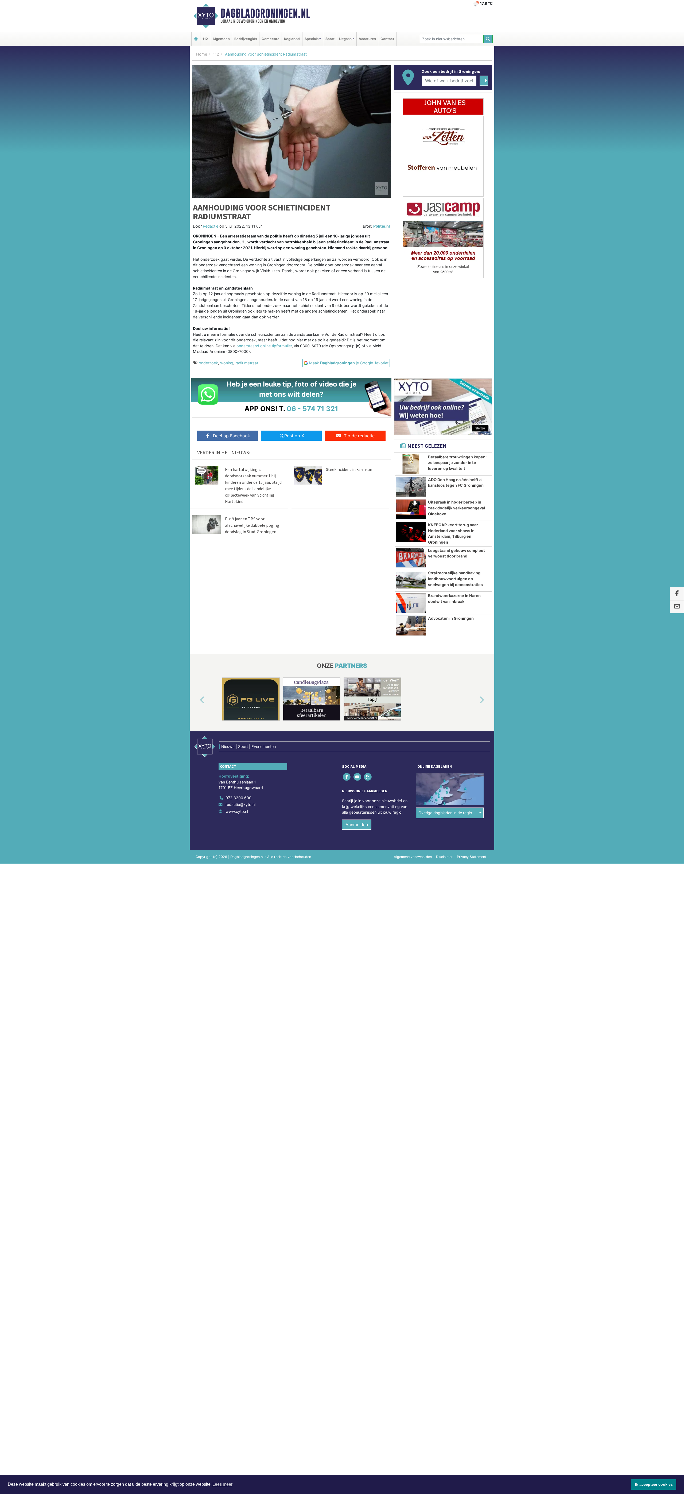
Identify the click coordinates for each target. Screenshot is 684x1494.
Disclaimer (444, 857)
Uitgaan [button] (345, 39)
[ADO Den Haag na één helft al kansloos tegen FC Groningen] (411, 487)
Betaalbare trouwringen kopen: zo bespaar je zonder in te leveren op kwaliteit (457, 463)
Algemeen (221, 39)
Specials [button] (311, 39)
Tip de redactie (359, 435)
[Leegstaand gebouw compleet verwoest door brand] (411, 558)
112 (205, 39)
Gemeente (270, 39)
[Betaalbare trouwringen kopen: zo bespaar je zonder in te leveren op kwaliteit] (411, 464)
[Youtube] (357, 776)
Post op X (294, 435)
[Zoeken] (488, 39)
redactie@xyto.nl (240, 804)
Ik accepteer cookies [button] (654, 1484)
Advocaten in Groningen (451, 618)
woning (226, 363)
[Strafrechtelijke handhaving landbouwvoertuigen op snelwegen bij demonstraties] (411, 580)
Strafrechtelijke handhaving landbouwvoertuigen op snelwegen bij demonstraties (455, 579)
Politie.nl (381, 226)
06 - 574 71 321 (312, 408)
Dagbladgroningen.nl (265, 13)
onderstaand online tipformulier (264, 346)
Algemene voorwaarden (413, 857)
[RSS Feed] (368, 776)
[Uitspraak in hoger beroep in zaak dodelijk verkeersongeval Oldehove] (411, 509)
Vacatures (367, 39)
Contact (387, 39)
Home (201, 54)
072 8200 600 (238, 797)
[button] (196, 700)
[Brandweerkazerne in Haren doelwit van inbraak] (411, 603)
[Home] (196, 39)
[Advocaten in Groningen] (411, 625)
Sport (330, 39)
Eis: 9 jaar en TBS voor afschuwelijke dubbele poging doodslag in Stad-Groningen (252, 525)
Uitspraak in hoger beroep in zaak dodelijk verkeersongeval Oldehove (456, 508)
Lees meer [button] (222, 1484)
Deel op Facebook (231, 435)
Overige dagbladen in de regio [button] (445, 812)
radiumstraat (246, 363)
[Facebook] (347, 776)
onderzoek (208, 363)
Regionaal (292, 39)
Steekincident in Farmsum (350, 469)
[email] (677, 606)
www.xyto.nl (237, 811)
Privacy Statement (471, 857)
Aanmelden (356, 824)
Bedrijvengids (245, 39)
